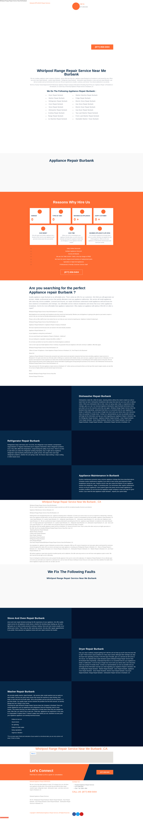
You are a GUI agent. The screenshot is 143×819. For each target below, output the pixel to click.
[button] (50, 794)
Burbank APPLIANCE (40, 3)
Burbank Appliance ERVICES (40, 781)
